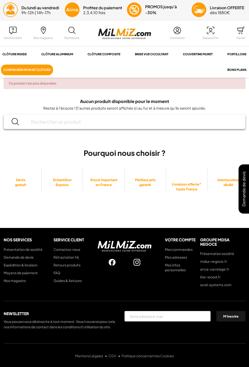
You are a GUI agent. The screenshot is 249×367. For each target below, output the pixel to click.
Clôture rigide (14, 54)
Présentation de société (23, 249)
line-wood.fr (210, 277)
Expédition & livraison (20, 265)
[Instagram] (136, 262)
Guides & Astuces (67, 280)
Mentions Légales (89, 356)
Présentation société (217, 253)
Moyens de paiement (21, 273)
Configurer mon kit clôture (27, 70)
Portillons (237, 54)
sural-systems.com (215, 284)
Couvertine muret (198, 54)
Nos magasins (15, 280)
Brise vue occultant (152, 54)
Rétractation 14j (66, 257)
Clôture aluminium (57, 54)
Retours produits (66, 265)
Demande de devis (19, 257)
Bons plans (237, 70)
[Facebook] (112, 262)
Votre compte (180, 239)
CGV (112, 356)
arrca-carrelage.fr (214, 269)
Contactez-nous (66, 249)
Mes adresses (176, 257)
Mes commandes (179, 249)
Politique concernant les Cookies (148, 356)
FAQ (56, 273)
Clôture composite (104, 54)
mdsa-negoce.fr (213, 261)
